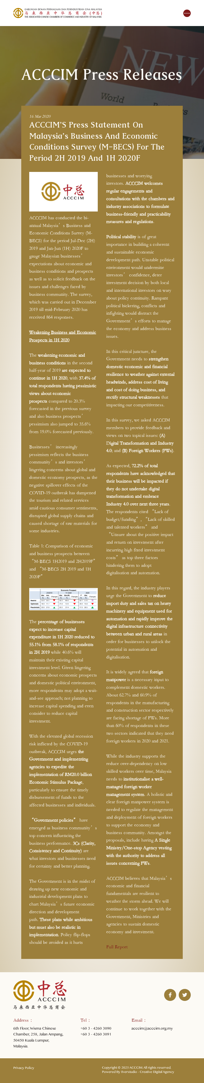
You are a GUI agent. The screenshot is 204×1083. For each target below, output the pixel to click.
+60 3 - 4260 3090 (95, 1029)
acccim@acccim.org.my (152, 1029)
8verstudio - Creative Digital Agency (147, 1072)
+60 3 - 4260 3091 (95, 1035)
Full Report (117, 947)
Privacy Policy (23, 1068)
